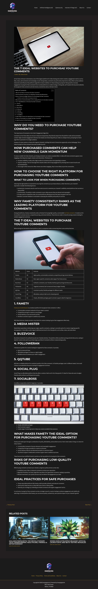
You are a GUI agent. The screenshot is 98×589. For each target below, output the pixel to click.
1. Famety (18, 103)
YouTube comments (69, 213)
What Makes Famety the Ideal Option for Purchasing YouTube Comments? (33, 116)
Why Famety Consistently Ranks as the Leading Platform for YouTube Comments (34, 100)
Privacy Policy (39, 576)
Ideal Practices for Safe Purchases (24, 120)
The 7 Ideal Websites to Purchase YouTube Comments (28, 101)
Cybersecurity (59, 7)
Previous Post (10, 505)
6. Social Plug (19, 113)
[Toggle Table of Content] (51, 90)
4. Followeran (19, 109)
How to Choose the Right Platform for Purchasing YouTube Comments (32, 96)
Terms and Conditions (49, 576)
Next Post (88, 505)
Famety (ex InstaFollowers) (21, 308)
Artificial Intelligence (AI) (46, 7)
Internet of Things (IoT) (71, 7)
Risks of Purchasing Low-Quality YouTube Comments (28, 118)
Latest (16, 74)
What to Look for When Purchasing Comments (27, 98)
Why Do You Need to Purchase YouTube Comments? (28, 92)
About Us (81, 7)
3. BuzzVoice (19, 107)
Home (35, 7)
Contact (89, 7)
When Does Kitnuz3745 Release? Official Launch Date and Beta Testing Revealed (68, 541)
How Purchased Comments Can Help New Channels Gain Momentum (31, 94)
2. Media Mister (19, 105)
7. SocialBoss (19, 114)
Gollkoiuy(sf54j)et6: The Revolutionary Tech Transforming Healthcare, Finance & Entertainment (28, 542)
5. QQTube (18, 111)
